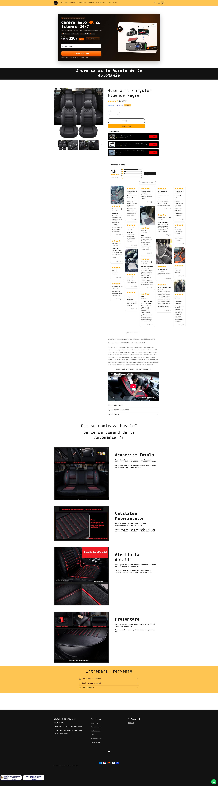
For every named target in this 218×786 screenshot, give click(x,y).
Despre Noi (94, 723)
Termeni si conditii (96, 738)
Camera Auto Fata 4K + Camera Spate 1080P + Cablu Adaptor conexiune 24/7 (132, 144)
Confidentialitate (96, 742)
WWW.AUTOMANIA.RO (63, 765)
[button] (155, 3)
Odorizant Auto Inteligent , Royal (124, 136)
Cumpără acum (126, 126)
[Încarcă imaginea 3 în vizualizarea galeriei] (84, 145)
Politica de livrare (96, 727)
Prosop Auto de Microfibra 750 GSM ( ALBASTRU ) (130, 150)
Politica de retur (95, 731)
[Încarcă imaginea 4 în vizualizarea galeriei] (94, 145)
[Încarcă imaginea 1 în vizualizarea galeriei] (63, 145)
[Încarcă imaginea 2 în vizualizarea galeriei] (73, 145)
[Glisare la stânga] (55, 145)
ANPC (93, 734)
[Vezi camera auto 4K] (137, 37)
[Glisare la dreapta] (101, 145)
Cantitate (110, 111)
